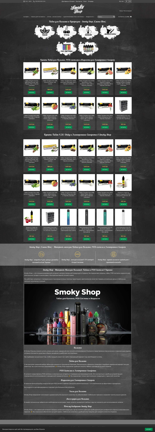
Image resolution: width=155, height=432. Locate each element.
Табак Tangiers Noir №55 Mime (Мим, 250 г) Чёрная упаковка (32, 117)
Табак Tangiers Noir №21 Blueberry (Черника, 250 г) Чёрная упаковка (68, 117)
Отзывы (90, 1)
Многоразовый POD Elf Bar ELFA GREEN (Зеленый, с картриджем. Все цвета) (105, 230)
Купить (31, 92)
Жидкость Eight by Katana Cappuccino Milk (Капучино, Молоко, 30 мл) (123, 195)
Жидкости (89, 16)
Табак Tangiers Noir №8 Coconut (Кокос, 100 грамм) (50, 82)
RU (120, 1)
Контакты (79, 1)
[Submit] (114, 16)
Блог (85, 1)
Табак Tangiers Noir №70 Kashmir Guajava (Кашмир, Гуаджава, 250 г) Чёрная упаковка (105, 83)
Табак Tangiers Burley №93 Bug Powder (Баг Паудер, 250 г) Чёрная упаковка (31, 83)
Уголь (49, 16)
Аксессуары (56, 16)
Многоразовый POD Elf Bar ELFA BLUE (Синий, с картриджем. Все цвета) (68, 229)
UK (123, 1)
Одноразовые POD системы (73, 16)
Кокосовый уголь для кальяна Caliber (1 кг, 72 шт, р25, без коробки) (123, 117)
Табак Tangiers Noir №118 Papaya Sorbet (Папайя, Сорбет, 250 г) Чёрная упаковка (123, 83)
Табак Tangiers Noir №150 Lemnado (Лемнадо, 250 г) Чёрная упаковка (68, 82)
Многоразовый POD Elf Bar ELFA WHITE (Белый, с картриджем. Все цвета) (123, 229)
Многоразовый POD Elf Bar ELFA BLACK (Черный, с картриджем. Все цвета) (86, 230)
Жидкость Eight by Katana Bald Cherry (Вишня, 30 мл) (31, 229)
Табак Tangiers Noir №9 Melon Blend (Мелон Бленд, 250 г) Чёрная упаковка (50, 118)
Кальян (26, 16)
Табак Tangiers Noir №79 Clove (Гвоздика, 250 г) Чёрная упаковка (105, 117)
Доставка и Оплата (68, 1)
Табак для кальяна (38, 16)
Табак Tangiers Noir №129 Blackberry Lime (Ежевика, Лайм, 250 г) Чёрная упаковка (86, 83)
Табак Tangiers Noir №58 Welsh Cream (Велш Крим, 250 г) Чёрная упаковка (86, 118)
